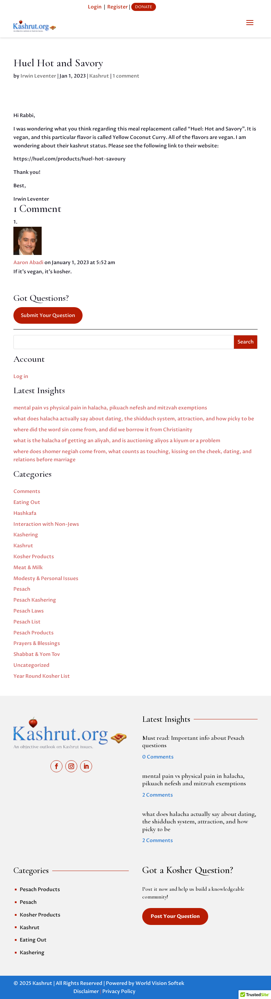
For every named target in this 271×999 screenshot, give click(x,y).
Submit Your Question (48, 315)
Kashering (25, 534)
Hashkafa (24, 513)
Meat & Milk (28, 567)
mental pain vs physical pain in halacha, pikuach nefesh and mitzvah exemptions (110, 407)
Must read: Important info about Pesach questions (193, 741)
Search (245, 342)
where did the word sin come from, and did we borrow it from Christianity (102, 429)
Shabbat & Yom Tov (36, 654)
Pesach (21, 589)
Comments (26, 491)
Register (117, 7)
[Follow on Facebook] (56, 766)
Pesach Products (33, 632)
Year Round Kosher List (41, 676)
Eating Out (26, 502)
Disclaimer (86, 991)
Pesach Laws (28, 611)
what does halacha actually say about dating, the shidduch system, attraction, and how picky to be (133, 418)
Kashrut (99, 76)
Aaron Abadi (28, 262)
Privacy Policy (119, 991)
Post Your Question (175, 916)
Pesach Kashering (34, 600)
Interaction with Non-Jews (46, 524)
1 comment (126, 76)
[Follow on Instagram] (71, 766)
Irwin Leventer (38, 76)
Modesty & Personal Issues (45, 578)
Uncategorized (31, 665)
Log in (20, 376)
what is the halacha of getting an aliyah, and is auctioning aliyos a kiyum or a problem (116, 440)
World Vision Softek (160, 983)
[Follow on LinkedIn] (86, 766)
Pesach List (27, 622)
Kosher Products (33, 556)
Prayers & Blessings (36, 643)
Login (95, 7)
